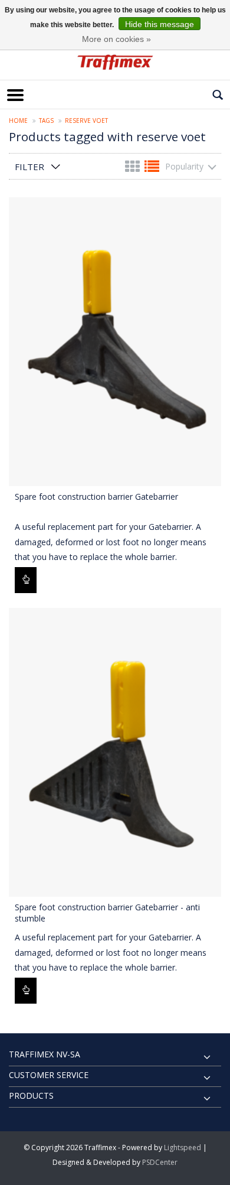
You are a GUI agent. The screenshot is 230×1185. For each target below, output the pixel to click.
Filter (29, 166)
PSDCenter (160, 1162)
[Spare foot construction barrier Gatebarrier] (115, 341)
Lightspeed (182, 1147)
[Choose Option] (26, 580)
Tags (46, 120)
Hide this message (159, 24)
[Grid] (133, 168)
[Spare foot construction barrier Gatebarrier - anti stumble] (115, 752)
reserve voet (86, 120)
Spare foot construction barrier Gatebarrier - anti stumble (107, 912)
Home (18, 120)
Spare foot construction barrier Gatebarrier (96, 496)
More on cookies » (116, 39)
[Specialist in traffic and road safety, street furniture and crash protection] (115, 62)
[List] (151, 168)
